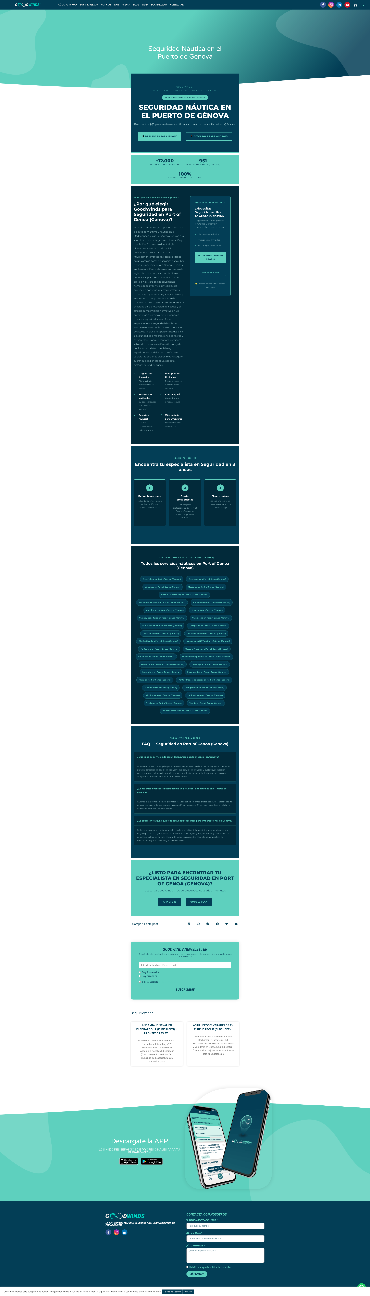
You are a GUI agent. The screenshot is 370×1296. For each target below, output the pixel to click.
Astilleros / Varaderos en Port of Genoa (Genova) (162, 602)
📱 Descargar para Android (209, 136)
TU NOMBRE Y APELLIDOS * (203, 1220)
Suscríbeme (185, 989)
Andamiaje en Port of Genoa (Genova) (211, 602)
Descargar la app (210, 272)
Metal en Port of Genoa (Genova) (155, 680)
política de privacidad (167, 982)
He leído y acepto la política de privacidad (210, 1267)
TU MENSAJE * (197, 1245)
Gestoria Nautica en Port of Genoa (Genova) (206, 649)
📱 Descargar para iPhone (159, 136)
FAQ (116, 4)
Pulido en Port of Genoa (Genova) (161, 687)
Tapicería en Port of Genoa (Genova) (205, 695)
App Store (169, 902)
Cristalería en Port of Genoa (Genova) (161, 633)
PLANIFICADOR (159, 4)
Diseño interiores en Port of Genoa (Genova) (162, 664)
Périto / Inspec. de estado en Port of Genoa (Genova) (204, 680)
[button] (189, 924)
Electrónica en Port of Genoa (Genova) (207, 579)
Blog (136, 4)
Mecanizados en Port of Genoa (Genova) (206, 672)
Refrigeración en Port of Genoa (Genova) (204, 687)
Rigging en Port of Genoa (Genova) (163, 695)
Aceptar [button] (188, 1292)
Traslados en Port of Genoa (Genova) (164, 703)
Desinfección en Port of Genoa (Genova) (206, 633)
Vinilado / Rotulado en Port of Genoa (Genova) (185, 711)
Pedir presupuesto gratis (210, 257)
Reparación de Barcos (167, 90)
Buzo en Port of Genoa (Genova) (207, 610)
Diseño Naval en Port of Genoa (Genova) (158, 641)
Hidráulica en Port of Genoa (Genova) (156, 656)
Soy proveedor (89, 4)
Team (145, 4)
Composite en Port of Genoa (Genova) (208, 625)
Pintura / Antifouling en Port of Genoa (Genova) (184, 595)
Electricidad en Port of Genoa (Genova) (162, 579)
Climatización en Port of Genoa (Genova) (162, 625)
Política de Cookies (172, 1292)
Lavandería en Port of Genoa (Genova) (161, 672)
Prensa (126, 4)
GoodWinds (184, 87)
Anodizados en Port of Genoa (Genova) (165, 610)
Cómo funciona (67, 4)
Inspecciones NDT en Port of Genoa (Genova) (208, 641)
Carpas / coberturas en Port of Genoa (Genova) (161, 618)
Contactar (177, 4)
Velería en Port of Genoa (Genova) (205, 703)
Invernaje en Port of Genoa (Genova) (209, 664)
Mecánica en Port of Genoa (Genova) (206, 587)
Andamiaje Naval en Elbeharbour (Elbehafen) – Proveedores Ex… (156, 1029)
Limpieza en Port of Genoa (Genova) (162, 587)
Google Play (198, 902)
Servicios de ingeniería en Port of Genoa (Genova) (206, 656)
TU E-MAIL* (195, 1233)
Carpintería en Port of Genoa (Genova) (210, 618)
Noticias (106, 4)
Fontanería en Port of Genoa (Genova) (159, 649)
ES (355, 5)
